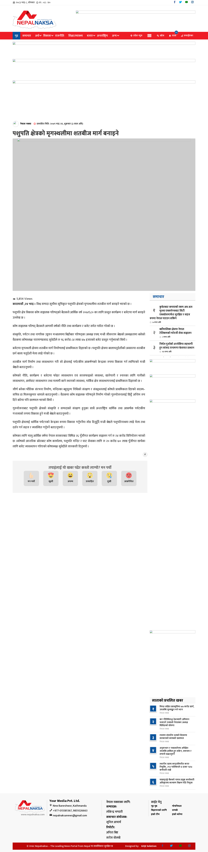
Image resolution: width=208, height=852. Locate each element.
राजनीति (59, 35)
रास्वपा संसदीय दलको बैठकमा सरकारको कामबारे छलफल (173, 736)
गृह (16, 35)
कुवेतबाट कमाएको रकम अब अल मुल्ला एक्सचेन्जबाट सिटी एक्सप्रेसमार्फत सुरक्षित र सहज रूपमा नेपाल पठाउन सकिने (171, 314)
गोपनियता (177, 806)
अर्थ (37, 35)
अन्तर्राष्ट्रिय (102, 35)
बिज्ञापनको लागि (159, 810)
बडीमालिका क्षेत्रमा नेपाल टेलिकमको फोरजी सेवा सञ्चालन (175, 333)
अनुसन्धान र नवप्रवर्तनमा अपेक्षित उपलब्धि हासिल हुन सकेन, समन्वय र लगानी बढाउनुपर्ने (175, 751)
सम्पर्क (175, 810)
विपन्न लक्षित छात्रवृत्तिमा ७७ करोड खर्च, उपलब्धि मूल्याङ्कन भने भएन (177, 708)
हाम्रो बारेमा (177, 814)
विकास (47, 35)
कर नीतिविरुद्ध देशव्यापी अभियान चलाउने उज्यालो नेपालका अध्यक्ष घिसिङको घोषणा (174, 722)
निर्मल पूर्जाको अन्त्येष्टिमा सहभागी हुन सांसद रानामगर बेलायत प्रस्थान (176, 347)
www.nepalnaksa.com (33, 815)
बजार (90, 35)
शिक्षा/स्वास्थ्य (75, 35)
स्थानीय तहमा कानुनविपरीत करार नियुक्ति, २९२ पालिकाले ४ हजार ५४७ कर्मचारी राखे (176, 767)
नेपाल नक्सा (25, 124)
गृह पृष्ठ (154, 806)
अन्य (114, 35)
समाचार (26, 35)
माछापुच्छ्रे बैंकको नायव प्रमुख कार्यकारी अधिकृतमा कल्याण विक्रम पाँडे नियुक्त (177, 781)
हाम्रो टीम (155, 814)
